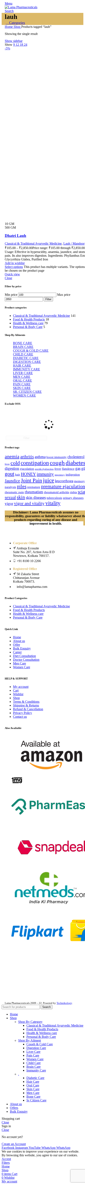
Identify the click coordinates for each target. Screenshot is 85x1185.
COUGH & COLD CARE (30, 350)
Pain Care (32, 1055)
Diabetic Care (35, 1078)
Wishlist (18, 694)
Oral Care (32, 1085)
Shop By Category (30, 1021)
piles (21, 486)
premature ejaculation (63, 486)
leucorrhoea (64, 481)
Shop (17, 26)
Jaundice (12, 480)
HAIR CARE (22, 365)
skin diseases (36, 497)
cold (15, 463)
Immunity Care (36, 1070)
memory (79, 481)
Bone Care (33, 1096)
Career (17, 652)
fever (57, 468)
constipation (35, 463)
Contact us (20, 716)
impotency (60, 475)
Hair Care (32, 1081)
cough (57, 462)
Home (9, 26)
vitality (52, 503)
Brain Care (33, 1066)
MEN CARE (21, 377)
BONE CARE (22, 343)
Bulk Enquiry (22, 648)
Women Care (21, 667)
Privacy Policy (22, 713)
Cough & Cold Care (39, 1044)
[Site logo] (21, 7)
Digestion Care (36, 1048)
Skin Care (32, 1089)
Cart (16, 690)
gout (9, 474)
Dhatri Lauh (15, 235)
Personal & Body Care (27, 327)
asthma (40, 457)
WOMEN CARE (24, 395)
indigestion (73, 474)
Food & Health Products (29, 319)
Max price (63, 294)
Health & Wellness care (28, 323)
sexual (10, 497)
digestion (12, 468)
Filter (48, 299)
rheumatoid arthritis (56, 492)
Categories (16, 23)
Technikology (64, 1003)
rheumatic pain (14, 492)
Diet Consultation (24, 656)
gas (77, 468)
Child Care (33, 1063)
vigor (9, 503)
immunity (45, 474)
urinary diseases (73, 497)
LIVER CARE (23, 373)
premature (33, 487)
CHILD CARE (23, 354)
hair (17, 474)
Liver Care (33, 1051)
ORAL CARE (22, 380)
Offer (16, 644)
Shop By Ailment (29, 1040)
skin (21, 497)
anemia (12, 456)
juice (48, 480)
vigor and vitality (29, 503)
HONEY (28, 474)
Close (8, 278)
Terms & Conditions (26, 701)
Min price (11, 294)
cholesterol (75, 457)
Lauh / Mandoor (74, 243)
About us (19, 641)
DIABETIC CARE (26, 358)
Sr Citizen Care (36, 1100)
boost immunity (56, 457)
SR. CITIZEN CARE (27, 391)
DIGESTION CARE (27, 362)
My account (20, 686)
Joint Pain (31, 480)
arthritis (27, 456)
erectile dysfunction (44, 469)
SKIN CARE (22, 388)
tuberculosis (54, 497)
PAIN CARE (22, 384)
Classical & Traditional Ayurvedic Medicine (41, 315)
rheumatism (34, 492)
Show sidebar (13, 41)
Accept (6, 1159)
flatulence (68, 468)
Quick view (12, 274)
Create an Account (14, 1144)
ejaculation (27, 468)
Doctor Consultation (26, 659)
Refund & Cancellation (28, 709)
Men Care (19, 663)
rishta (73, 492)
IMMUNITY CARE (26, 369)
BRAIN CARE (23, 347)
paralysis (10, 487)
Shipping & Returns (26, 705)
